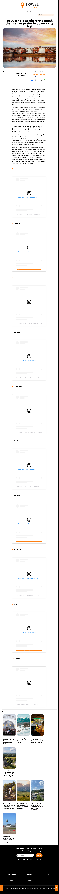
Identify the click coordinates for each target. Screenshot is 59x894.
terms (32, 463)
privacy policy (39, 463)
